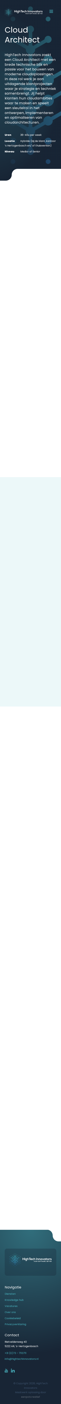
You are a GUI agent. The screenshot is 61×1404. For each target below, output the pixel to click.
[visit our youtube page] (8, 1370)
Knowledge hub (14, 1300)
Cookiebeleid (13, 1318)
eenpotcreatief (30, 1397)
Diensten (10, 1294)
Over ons (10, 1312)
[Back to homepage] (24, 12)
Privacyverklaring (15, 1324)
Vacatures (11, 1306)
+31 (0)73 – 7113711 (15, 1353)
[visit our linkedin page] (13, 1370)
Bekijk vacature (41, 1184)
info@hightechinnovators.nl (21, 1359)
